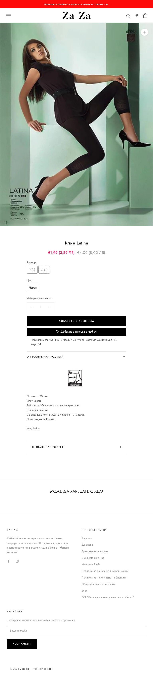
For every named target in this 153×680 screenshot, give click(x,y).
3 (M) (44, 270)
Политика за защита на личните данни (104, 571)
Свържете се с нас (92, 558)
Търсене (86, 538)
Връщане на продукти (48, 447)
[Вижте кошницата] (145, 15)
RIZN (49, 669)
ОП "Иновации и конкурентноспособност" (107, 597)
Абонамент (22, 644)
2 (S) (32, 270)
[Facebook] (8, 561)
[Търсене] (128, 16)
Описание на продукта (45, 357)
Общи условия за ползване (98, 584)
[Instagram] (17, 561)
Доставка (87, 545)
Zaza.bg (24, 669)
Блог (84, 591)
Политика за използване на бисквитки (104, 577)
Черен (33, 288)
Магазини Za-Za (91, 564)
